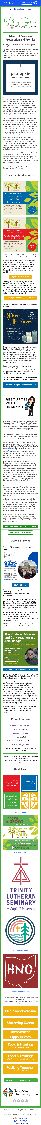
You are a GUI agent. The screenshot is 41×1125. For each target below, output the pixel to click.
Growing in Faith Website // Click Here (20, 298)
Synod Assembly (20, 812)
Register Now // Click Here (20, 277)
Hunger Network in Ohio (20, 991)
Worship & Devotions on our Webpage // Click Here (20, 385)
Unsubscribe (7, 1114)
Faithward (10, 448)
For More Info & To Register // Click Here (20, 669)
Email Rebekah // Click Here (20, 532)
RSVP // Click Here (20, 585)
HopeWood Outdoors (20, 951)
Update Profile (16, 1114)
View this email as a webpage (20, 9)
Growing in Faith (20, 853)
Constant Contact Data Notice (29, 1114)
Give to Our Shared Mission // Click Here (21, 1080)
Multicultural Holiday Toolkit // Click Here (20, 526)
